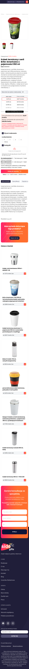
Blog (2, 576)
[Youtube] (13, 623)
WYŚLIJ (14, 532)
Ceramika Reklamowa (8, 580)
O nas (3, 566)
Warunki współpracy (7, 612)
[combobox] (2, 243)
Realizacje (4, 563)
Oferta (2, 14)
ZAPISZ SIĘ (14, 636)
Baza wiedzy (5, 593)
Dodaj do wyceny (13, 171)
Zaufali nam (4, 596)
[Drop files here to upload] (14, 150)
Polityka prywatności (7, 616)
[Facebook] (3, 623)
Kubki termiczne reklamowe (13, 14)
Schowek (4, 609)
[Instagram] (8, 623)
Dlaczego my (5, 570)
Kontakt (3, 573)
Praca (2, 599)
